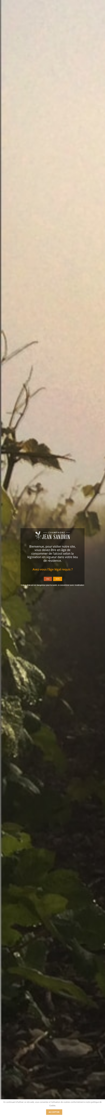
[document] (52, 558)
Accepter (54, 1112)
